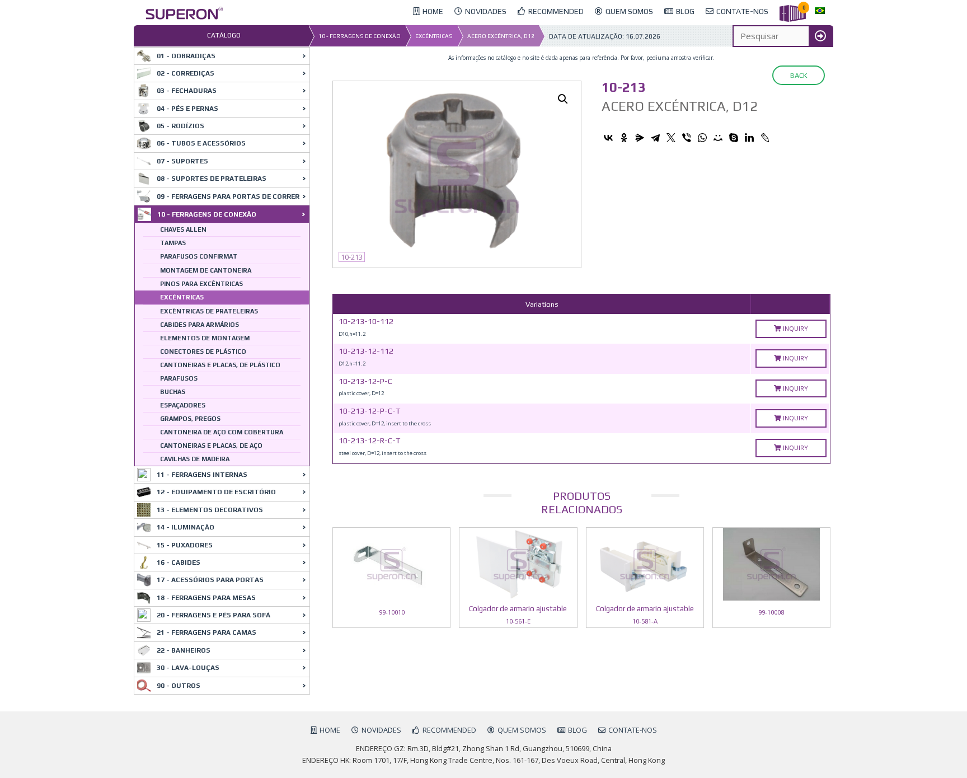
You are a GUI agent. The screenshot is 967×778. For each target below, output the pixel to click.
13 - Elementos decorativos (210, 510)
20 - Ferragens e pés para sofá (213, 615)
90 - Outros (178, 686)
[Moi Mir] (718, 137)
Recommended (449, 730)
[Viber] (686, 137)
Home (330, 730)
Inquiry (794, 328)
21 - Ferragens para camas (206, 632)
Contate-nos (632, 730)
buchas (172, 391)
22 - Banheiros (183, 650)
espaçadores (182, 405)
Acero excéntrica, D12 (500, 36)
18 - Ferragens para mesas (206, 598)
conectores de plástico (203, 351)
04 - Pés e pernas (187, 109)
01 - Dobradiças (186, 56)
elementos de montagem (205, 338)
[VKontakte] (608, 137)
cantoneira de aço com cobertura (221, 432)
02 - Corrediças (185, 73)
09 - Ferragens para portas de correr (228, 196)
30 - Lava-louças (188, 668)
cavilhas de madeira (194, 459)
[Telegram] (655, 137)
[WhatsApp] (702, 137)
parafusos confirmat (198, 256)
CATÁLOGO (224, 35)
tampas (173, 243)
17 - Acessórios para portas (210, 580)
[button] (563, 99)
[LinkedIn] (749, 137)
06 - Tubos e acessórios (201, 143)
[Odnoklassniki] (624, 137)
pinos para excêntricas (201, 283)
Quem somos (521, 730)
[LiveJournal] (765, 137)
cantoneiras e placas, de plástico (220, 365)
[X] (671, 137)
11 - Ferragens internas (202, 475)
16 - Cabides (178, 562)
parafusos (179, 378)
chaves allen (183, 229)
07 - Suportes (182, 161)
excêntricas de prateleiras (209, 311)
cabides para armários (199, 324)
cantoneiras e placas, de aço (211, 445)
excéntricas (434, 36)
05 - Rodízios (180, 126)
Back (798, 75)
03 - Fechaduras (187, 91)
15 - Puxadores (185, 545)
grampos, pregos (190, 418)
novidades (381, 730)
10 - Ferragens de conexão (359, 36)
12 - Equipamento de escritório (216, 492)
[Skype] (733, 137)
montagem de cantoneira (205, 270)
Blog (577, 730)
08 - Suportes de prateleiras (211, 178)
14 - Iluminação (185, 527)
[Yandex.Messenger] (639, 137)
